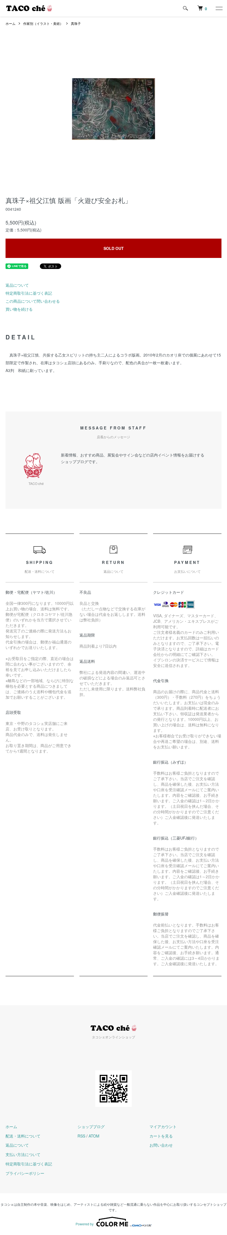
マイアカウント (163, 1126)
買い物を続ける (19, 309)
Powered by (85, 1223)
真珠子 (76, 23)
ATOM (94, 1136)
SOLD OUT (114, 248)
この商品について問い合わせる (33, 301)
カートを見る (161, 1136)
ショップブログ (91, 1126)
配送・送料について (23, 1136)
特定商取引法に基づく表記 (29, 293)
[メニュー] (218, 8)
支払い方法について (23, 1154)
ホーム (11, 23)
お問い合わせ (161, 1145)
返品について (17, 285)
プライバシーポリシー (25, 1173)
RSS (81, 1136)
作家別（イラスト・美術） (43, 23)
